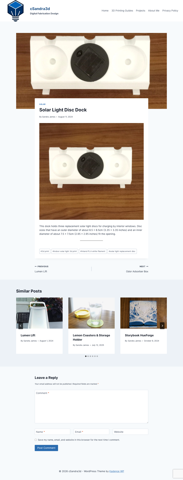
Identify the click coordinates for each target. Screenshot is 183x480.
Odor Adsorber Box (137, 269)
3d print (45, 251)
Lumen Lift (41, 269)
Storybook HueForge (139, 335)
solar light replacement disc (122, 251)
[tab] (85, 356)
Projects (140, 10)
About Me (153, 10)
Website (118, 431)
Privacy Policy (170, 10)
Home (105, 10)
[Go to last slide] (20, 325)
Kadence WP (116, 471)
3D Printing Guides (122, 10)
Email (79, 431)
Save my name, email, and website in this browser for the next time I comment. (79, 439)
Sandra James (48, 117)
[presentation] (39, 313)
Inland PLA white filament (92, 251)
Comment (42, 393)
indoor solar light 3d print (65, 251)
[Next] (162, 325)
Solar (42, 104)
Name (40, 431)
